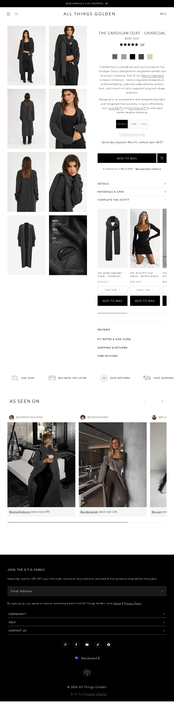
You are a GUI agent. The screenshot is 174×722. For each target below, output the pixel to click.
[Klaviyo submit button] (162, 591)
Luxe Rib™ (115, 108)
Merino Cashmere (152, 76)
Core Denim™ (137, 108)
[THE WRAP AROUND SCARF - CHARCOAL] (113, 238)
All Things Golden (93, 687)
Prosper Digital (95, 694)
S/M (133, 124)
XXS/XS (122, 124)
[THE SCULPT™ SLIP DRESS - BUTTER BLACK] (145, 238)
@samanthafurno (19, 512)
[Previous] (144, 401)
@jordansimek (89, 512)
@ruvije (156, 512)
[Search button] (16, 14)
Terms (117, 603)
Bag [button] (163, 13)
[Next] (162, 401)
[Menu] (8, 14)
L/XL (144, 124)
